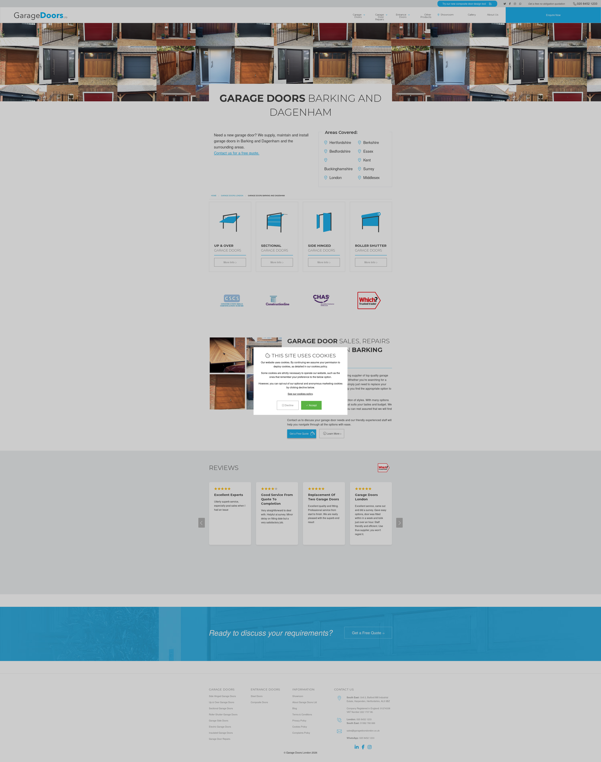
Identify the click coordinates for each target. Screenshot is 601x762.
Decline (288, 405)
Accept (312, 405)
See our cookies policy (300, 394)
